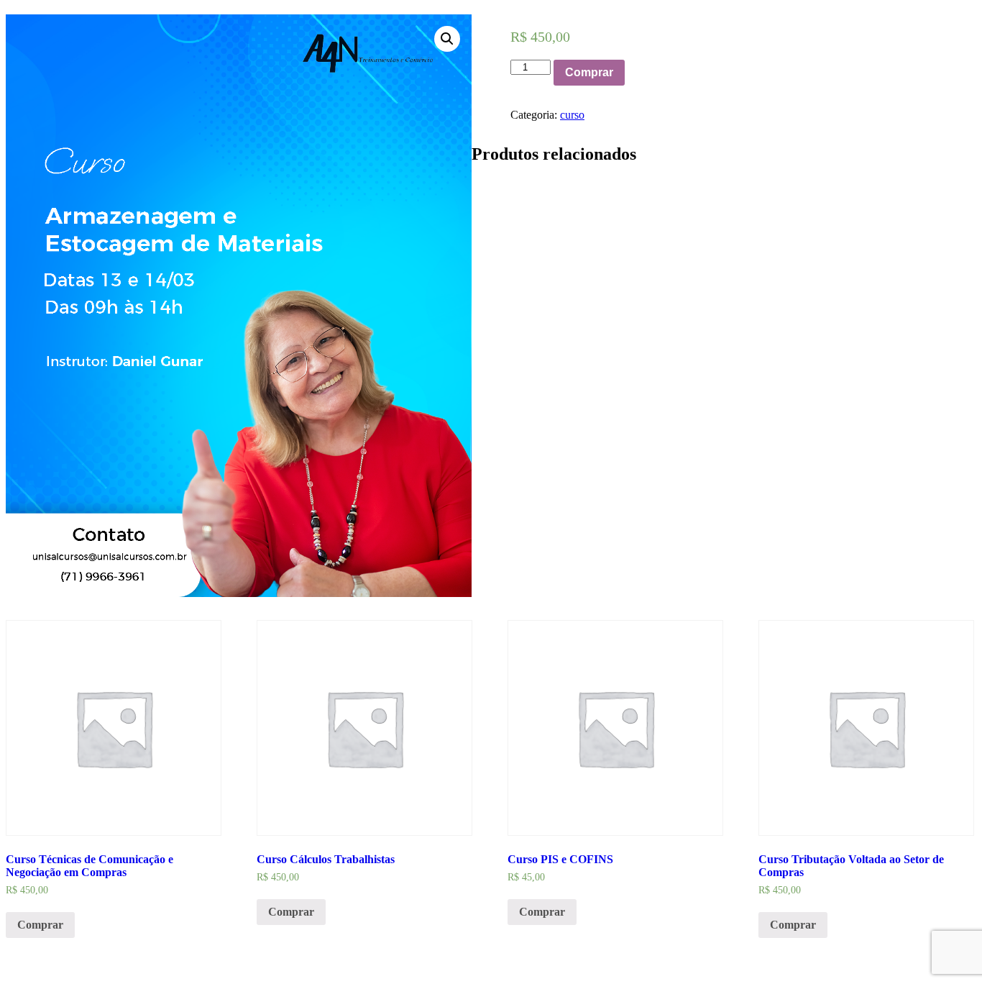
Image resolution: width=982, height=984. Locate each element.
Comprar (589, 72)
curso (572, 115)
